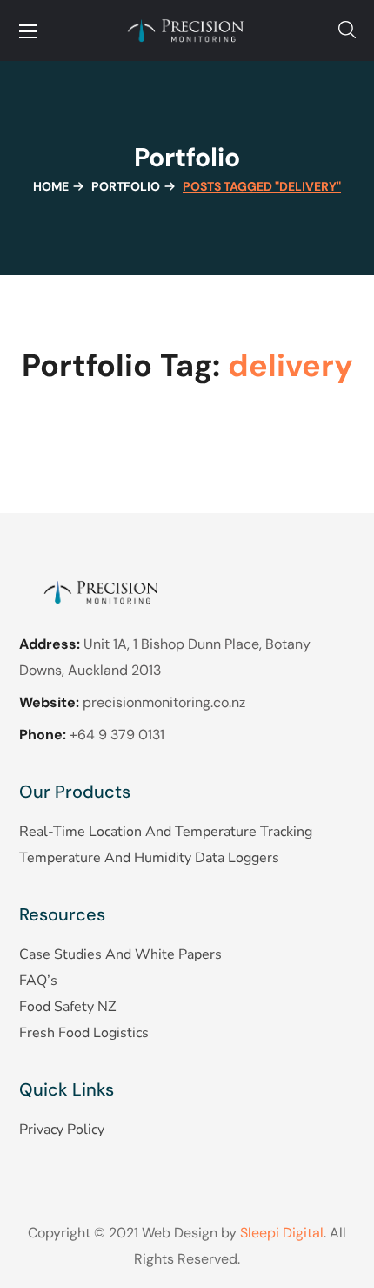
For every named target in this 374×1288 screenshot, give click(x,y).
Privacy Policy (61, 1129)
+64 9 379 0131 (117, 734)
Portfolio (125, 186)
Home (51, 186)
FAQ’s (38, 980)
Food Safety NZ (67, 1006)
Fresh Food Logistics (84, 1032)
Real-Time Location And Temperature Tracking (165, 831)
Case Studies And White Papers (120, 954)
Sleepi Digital (282, 1233)
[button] (347, 30)
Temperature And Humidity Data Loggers (149, 857)
